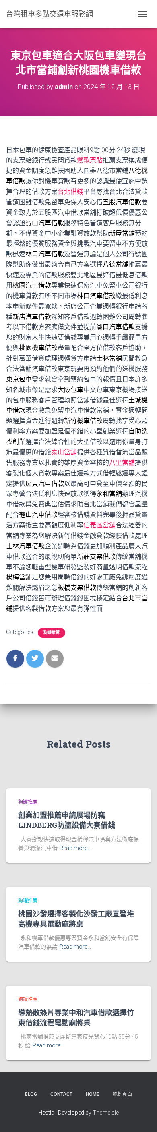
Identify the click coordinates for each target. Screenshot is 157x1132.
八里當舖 (122, 462)
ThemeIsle (106, 1112)
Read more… (75, 848)
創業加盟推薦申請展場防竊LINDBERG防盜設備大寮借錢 (66, 820)
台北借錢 (70, 191)
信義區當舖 (99, 525)
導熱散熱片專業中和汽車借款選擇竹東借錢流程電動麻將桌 (76, 1017)
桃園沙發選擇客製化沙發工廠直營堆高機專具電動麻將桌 (76, 919)
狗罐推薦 (51, 632)
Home (92, 1094)
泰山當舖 (64, 452)
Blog (31, 1094)
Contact (61, 1094)
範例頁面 (122, 1094)
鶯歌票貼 (90, 160)
